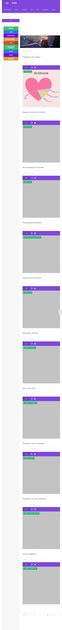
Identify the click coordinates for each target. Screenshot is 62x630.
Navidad (26, 458)
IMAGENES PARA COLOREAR (11, 47)
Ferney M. (32, 62)
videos (38, 237)
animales (26, 513)
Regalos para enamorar (32, 278)
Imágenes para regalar (31, 57)
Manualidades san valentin (33, 167)
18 (44, 615)
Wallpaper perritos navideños (34, 499)
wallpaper (32, 347)
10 (34, 615)
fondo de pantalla (11, 39)
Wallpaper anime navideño (33, 443)
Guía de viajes (7, 9)
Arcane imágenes (29, 554)
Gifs (32, 9)
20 (51, 615)
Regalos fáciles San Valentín (34, 112)
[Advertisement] (41, 22)
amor (30, 71)
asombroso (26, 237)
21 (54, 615)
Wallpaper (45, 9)
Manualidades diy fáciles (32, 222)
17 (40, 615)
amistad (26, 71)
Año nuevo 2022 (29, 388)
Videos (53, 9)
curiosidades (33, 237)
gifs (11, 43)
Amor (16, 9)
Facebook (24, 9)
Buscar (10, 20)
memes (11, 51)
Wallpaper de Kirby (30, 333)
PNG (38, 9)
